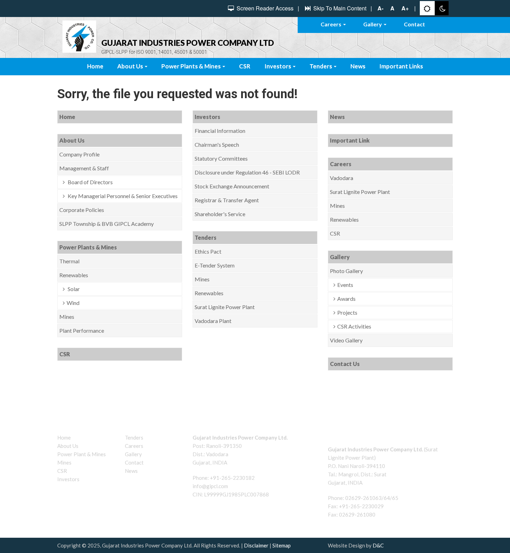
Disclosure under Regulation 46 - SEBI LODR (247, 172)
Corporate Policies (81, 209)
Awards (346, 298)
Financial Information (220, 130)
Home (95, 66)
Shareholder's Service (220, 214)
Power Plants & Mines (191, 66)
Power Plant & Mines (81, 454)
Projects (347, 312)
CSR (244, 66)
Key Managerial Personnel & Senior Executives (122, 196)
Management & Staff (84, 168)
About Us (130, 66)
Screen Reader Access (264, 8)
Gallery (373, 24)
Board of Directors (90, 182)
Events (345, 284)
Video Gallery (346, 340)
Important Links (401, 66)
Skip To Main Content (339, 8)
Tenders (321, 66)
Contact (414, 24)
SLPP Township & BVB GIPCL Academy (106, 223)
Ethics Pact (208, 251)
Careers (331, 24)
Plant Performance (81, 330)
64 (387, 498)
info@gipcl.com (210, 486)
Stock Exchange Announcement (232, 186)
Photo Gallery (346, 270)
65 (395, 498)
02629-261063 (363, 498)
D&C (378, 545)
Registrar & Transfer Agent (227, 200)
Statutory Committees (221, 158)
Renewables (73, 275)
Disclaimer (256, 545)
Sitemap (281, 545)
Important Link (349, 140)
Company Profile (79, 154)
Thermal (69, 261)
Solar (73, 289)
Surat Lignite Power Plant (225, 307)
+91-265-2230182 (232, 478)
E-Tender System (215, 265)
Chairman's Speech (217, 144)
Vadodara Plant (213, 320)
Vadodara (341, 178)
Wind (73, 302)
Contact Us (345, 363)
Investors (278, 66)
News (357, 66)
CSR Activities (354, 326)
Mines (66, 316)
